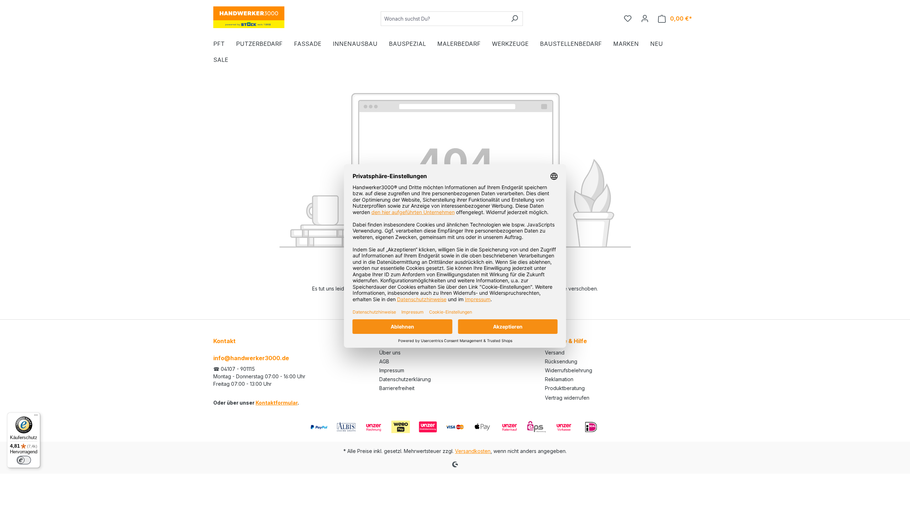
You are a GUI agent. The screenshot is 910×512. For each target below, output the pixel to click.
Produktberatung (565, 388)
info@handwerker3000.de (251, 358)
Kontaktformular (277, 403)
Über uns (390, 353)
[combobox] (444, 18)
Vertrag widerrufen (567, 398)
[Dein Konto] (644, 18)
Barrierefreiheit (396, 388)
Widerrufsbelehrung (568, 370)
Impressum (391, 370)
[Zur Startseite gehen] (248, 17)
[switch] (24, 460)
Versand (554, 353)
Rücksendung (561, 361)
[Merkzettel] (627, 18)
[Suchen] (514, 18)
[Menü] (36, 416)
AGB (384, 361)
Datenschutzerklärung (405, 379)
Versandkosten (473, 451)
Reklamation (559, 379)
